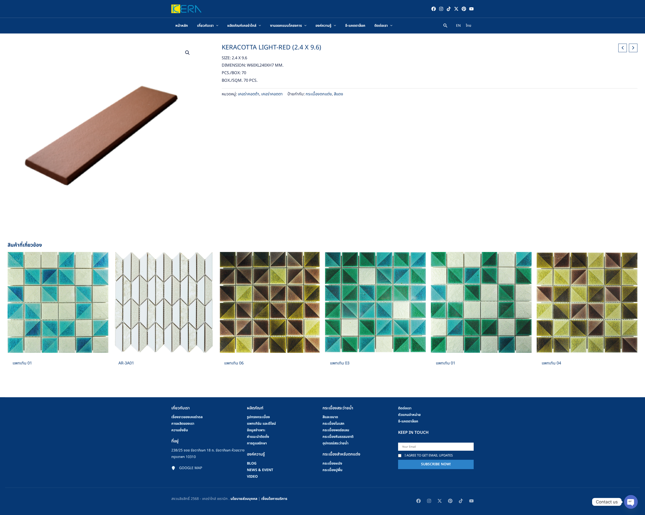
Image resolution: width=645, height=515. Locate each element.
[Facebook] (433, 9)
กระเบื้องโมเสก (333, 423)
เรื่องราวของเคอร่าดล (187, 417)
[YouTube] (471, 9)
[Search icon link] (445, 26)
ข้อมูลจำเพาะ (256, 430)
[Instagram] (441, 9)
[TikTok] (448, 9)
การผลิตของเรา (182, 423)
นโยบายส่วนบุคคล (244, 498)
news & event (260, 470)
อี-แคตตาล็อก (408, 421)
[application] (216, 26)
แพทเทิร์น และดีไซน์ (261, 423)
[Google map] (186, 468)
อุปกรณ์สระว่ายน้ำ (335, 443)
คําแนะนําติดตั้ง (258, 436)
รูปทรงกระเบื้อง (258, 417)
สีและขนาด (330, 417)
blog (251, 463)
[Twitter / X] (456, 9)
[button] (187, 52)
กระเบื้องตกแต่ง (319, 94)
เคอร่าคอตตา (272, 94)
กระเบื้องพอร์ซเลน (335, 430)
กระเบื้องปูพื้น (332, 470)
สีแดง (338, 94)
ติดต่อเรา (404, 408)
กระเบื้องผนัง (332, 463)
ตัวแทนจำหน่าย (409, 414)
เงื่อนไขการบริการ (274, 498)
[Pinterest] (464, 9)
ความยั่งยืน (179, 430)
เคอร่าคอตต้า (248, 94)
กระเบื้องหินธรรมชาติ (337, 436)
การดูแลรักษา (257, 443)
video (252, 476)
